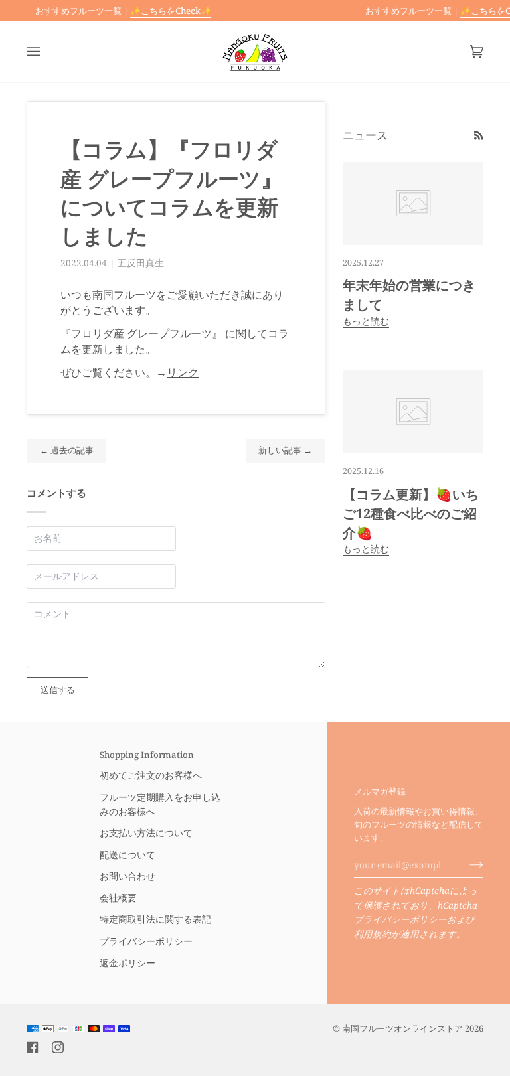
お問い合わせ (127, 876)
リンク (183, 372)
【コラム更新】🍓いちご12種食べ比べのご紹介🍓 (411, 513)
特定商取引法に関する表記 (155, 919)
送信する (58, 690)
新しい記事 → (285, 450)
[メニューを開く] (46, 51)
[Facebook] (33, 1047)
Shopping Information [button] (147, 755)
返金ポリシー (127, 963)
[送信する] (465, 865)
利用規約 (372, 934)
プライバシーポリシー (400, 919)
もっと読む (366, 321)
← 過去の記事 (67, 450)
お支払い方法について (146, 833)
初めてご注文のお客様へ (151, 775)
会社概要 (118, 898)
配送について (127, 855)
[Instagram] (58, 1047)
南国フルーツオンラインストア (402, 1028)
